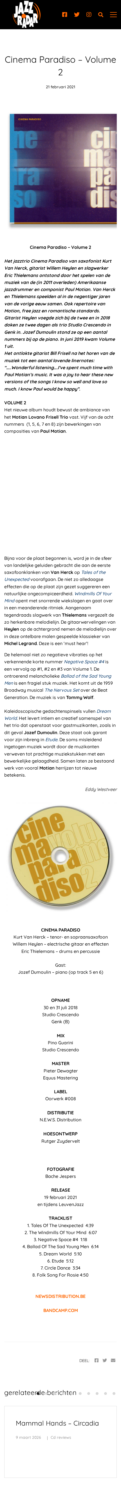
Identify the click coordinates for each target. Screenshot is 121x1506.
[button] (38, 1393)
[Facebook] (64, 14)
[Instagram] (89, 14)
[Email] (113, 1360)
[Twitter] (76, 14)
